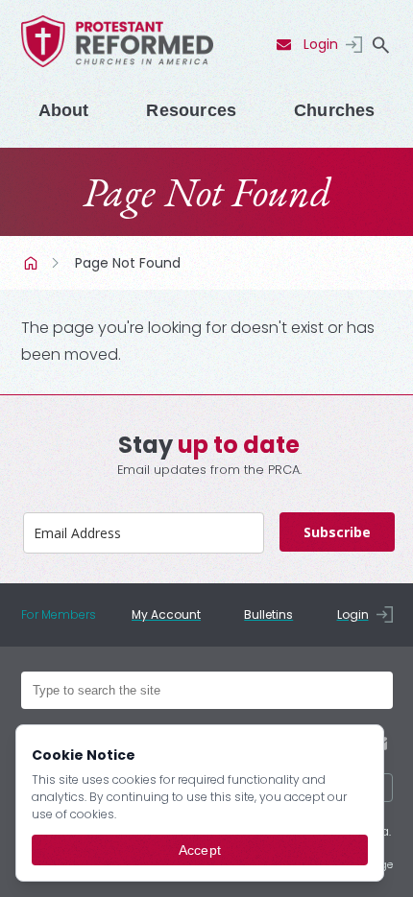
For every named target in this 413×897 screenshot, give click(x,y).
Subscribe (337, 532)
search (381, 45)
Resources (191, 110)
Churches (334, 110)
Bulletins (268, 614)
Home (32, 262)
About (63, 110)
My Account (166, 614)
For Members (58, 614)
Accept (200, 850)
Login (321, 44)
